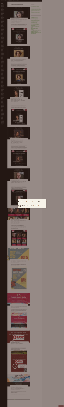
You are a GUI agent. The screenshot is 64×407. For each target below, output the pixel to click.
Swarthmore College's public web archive (28, 201)
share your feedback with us (36, 205)
